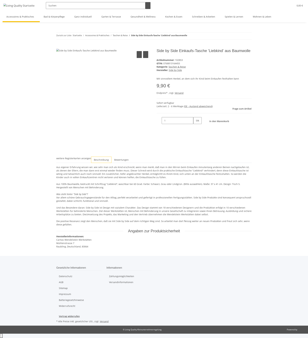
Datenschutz (65, 276)
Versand (179, 92)
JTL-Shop (301, 329)
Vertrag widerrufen (69, 316)
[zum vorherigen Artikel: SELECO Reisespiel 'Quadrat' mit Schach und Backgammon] (189, 36)
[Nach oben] (1, 336)
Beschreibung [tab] (101, 159)
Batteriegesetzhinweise (71, 300)
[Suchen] (147, 5)
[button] (285, 5)
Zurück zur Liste (63, 35)
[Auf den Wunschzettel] (145, 54)
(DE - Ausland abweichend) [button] (198, 106)
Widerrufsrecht (67, 305)
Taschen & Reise (177, 66)
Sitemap (63, 288)
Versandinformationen (121, 282)
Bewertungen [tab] (121, 159)
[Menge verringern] (159, 120)
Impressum (65, 294)
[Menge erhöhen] (195, 127)
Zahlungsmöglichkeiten (121, 276)
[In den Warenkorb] (58, 47)
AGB (61, 282)
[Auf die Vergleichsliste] (139, 54)
